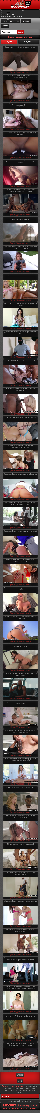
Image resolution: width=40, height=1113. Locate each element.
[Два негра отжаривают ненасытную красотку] (20, 375)
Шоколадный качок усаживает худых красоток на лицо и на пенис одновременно (20, 902)
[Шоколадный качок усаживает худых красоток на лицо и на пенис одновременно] (20, 915)
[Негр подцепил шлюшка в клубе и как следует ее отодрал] (20, 175)
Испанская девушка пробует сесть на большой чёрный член (20, 617)
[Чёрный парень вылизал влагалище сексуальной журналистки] (20, 688)
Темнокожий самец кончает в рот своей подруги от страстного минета (20, 475)
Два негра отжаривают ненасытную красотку (20, 360)
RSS (31, 1101)
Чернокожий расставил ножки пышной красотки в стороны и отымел (20, 418)
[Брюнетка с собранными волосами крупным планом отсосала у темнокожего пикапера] (20, 1001)
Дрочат (35, 1086)
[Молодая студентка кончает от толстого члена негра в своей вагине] (20, 745)
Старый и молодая (29, 1090)
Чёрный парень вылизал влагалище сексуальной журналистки (20, 674)
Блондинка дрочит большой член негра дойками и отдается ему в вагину (20, 247)
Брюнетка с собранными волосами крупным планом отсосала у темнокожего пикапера (20, 987)
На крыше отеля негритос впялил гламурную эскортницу (20, 133)
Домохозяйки (9, 1088)
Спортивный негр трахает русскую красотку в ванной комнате (20, 873)
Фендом (19, 1090)
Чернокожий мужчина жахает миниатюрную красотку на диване (20, 645)
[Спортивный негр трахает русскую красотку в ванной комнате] (20, 887)
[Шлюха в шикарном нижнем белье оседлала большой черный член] (20, 574)
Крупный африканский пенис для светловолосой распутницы (20, 105)
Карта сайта (24, 1101)
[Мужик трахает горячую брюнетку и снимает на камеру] (20, 318)
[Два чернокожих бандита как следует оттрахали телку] (20, 346)
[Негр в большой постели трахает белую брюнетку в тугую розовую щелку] (20, 1058)
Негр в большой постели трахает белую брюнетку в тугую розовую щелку (20, 1044)
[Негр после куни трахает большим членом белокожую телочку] (20, 830)
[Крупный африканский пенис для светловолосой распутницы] (20, 118)
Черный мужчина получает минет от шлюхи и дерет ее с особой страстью (20, 218)
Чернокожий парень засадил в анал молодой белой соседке (20, 702)
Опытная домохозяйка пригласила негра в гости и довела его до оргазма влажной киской (20, 959)
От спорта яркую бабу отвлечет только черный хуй (20, 48)
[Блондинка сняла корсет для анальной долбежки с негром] (20, 602)
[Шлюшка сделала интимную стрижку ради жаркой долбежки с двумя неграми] (20, 204)
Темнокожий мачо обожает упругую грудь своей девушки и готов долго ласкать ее (20, 532)
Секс (2, 11)
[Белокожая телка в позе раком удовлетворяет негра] (20, 802)
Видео (10, 1101)
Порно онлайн (5, 13)
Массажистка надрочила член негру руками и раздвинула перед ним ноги (20, 759)
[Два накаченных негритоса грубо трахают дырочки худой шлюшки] (20, 460)
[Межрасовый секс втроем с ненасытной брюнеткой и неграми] (20, 858)
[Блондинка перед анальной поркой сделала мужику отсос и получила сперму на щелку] (20, 1029)
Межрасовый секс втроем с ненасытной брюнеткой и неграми (20, 845)
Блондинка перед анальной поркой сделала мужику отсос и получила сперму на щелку (20, 1015)
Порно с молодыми (7, 15)
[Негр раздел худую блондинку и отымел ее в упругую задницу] (20, 944)
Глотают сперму (10, 1090)
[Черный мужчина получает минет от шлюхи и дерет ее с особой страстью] (20, 232)
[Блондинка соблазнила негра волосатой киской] (20, 289)
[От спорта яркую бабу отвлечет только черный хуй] (20, 62)
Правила (16, 1101)
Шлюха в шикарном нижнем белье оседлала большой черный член (20, 560)
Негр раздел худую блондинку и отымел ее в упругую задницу (20, 930)
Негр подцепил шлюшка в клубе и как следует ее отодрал (20, 162)
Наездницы (28, 1086)
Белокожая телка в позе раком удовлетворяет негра (20, 788)
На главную (6, 1096)
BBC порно (20, 1092)
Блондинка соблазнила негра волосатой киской (20, 275)
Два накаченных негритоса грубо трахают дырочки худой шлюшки (20, 446)
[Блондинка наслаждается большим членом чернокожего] (20, 403)
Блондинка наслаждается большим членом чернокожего (20, 389)
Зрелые (33, 1088)
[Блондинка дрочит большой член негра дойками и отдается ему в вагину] (20, 261)
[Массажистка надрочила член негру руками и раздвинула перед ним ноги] (20, 773)
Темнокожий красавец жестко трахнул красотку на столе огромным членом (20, 503)
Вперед (20, 1075)
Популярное (14, 21)
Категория (26, 21)
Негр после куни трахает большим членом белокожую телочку (20, 816)
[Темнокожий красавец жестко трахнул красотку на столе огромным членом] (20, 517)
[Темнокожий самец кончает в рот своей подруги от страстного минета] (20, 488)
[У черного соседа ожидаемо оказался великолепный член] (20, 90)
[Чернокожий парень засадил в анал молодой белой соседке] (20, 716)
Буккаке (27, 1088)
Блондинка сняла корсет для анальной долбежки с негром (20, 589)
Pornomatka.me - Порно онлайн (11, 16)
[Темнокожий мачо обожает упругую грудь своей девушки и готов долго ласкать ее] (20, 545)
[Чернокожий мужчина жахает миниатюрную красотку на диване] (20, 659)
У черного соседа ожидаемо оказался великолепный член (20, 76)
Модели (5, 26)
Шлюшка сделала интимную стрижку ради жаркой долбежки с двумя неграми (20, 190)
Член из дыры (19, 1088)
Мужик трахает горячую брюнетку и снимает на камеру (20, 304)
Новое (4, 21)
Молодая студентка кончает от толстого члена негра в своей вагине (20, 731)
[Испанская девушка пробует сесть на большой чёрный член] (20, 631)
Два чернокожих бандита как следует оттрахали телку (20, 332)
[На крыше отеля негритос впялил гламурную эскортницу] (20, 147)
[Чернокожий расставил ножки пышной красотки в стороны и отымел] (20, 432)
